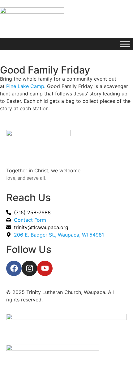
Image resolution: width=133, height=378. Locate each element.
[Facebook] (14, 268)
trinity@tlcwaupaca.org (41, 227)
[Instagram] (29, 268)
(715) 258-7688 (32, 212)
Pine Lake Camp (25, 86)
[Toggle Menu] (125, 44)
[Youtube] (45, 268)
